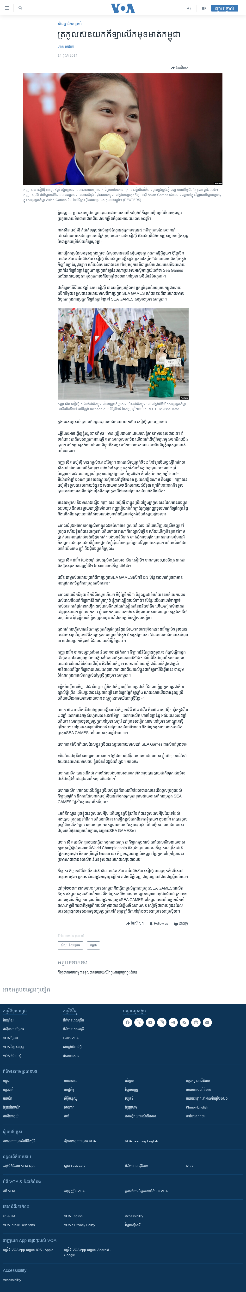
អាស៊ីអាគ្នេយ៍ (10, 1116)
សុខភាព (69, 1107)
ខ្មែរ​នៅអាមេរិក (11, 1107)
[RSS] (184, 1022)
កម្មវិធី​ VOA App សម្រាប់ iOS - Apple (28, 1250)
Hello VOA (71, 1038)
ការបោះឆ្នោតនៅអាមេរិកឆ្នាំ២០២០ (207, 1098)
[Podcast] (195, 1022)
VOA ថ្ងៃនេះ (10, 1038)
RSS (189, 1166)
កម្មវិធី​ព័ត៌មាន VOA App (19, 1166)
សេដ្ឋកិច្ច (69, 1089)
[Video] (204, 8)
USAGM (9, 1216)
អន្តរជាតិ (8, 1089)
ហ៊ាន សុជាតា (66, 46)
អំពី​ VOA (9, 1191)
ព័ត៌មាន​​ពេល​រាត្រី (73, 1029)
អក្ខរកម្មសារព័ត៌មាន (198, 1081)
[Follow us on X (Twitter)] (138, 1022)
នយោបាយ (70, 1081)
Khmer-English (197, 1107)
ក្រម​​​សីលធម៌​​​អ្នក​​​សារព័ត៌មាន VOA (146, 1191)
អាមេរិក (7, 1098)
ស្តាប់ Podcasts (74, 1166)
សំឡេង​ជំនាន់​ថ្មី (72, 1047)
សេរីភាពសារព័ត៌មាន (198, 1089)
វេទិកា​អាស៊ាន (71, 1056)
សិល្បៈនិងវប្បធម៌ (70, 24)
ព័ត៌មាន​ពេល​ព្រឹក (73, 1020)
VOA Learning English (141, 1141)
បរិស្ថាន (129, 1081)
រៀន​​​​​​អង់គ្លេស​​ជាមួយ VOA (80, 1141)
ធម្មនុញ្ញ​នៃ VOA (74, 1191)
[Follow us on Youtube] (150, 1022)
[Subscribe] (207, 1022)
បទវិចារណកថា (195, 1116)
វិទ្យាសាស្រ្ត (131, 1089)
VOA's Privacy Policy (79, 1225)
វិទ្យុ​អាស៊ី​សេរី (132, 1225)
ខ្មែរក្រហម (131, 1107)
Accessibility (134, 1216)
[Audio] (189, 8)
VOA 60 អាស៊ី (12, 1056)
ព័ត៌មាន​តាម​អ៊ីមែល (136, 1166)
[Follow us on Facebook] (127, 1022)
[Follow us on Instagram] (161, 1022)
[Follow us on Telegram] (173, 1022)
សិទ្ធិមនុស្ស (70, 1098)
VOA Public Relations (19, 1225)
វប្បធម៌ (129, 1098)
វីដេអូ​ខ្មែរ (8, 1020)
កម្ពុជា (6, 1081)
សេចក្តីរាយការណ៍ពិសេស (140, 1116)
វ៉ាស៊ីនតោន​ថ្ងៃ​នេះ (13, 1029)
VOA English (73, 1216)
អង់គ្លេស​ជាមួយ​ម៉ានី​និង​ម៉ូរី (19, 1141)
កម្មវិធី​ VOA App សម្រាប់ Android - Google (87, 1252)
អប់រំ (66, 1116)
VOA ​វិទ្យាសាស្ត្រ (13, 1047)
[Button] (179, 68)
